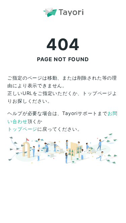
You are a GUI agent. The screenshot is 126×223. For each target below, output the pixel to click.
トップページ (22, 129)
